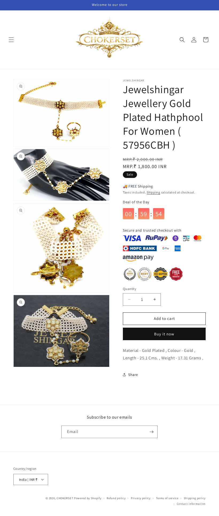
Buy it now (164, 333)
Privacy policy (141, 498)
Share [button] (133, 374)
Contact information (191, 504)
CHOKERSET (65, 498)
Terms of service (167, 498)
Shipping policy (195, 498)
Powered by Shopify (87, 498)
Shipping (153, 192)
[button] (11, 40)
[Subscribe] (151, 432)
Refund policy (116, 498)
